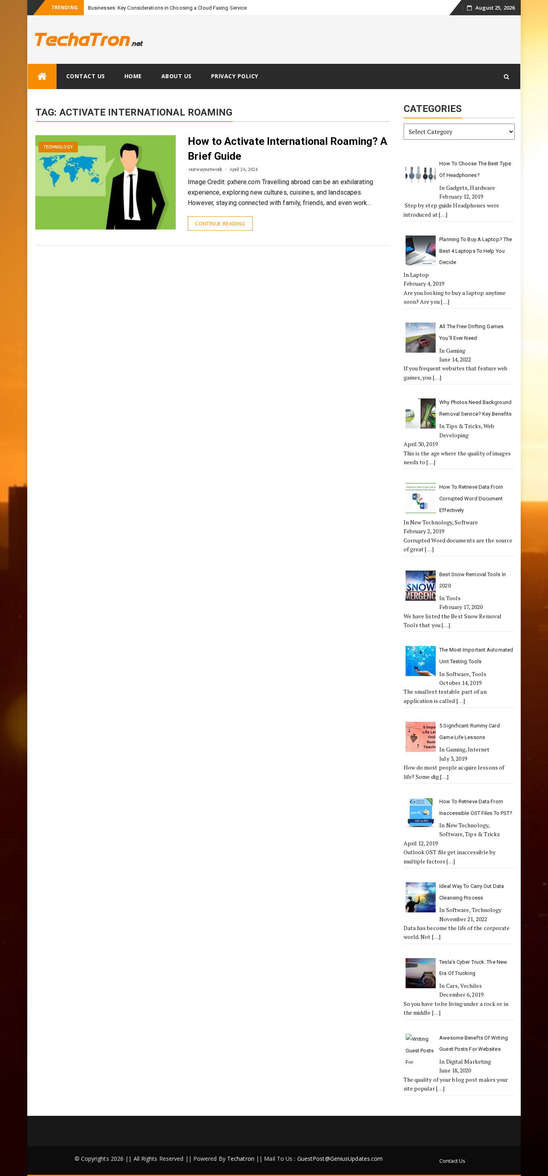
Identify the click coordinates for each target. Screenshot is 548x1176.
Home (133, 76)
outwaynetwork (205, 169)
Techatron (240, 1158)
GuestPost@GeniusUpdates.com (340, 1158)
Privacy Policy (234, 76)
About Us (176, 76)
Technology (58, 147)
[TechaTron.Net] (42, 76)
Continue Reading (220, 223)
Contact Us (85, 76)
